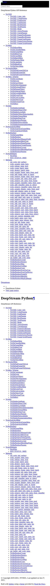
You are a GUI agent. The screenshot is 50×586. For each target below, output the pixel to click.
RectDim (13, 156)
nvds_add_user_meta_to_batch (21, 201)
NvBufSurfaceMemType (19, 141)
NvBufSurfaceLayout (18, 147)
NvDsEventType (16, 95)
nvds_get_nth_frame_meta (20, 222)
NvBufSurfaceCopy (17, 268)
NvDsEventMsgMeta (18, 93)
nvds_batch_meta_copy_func (21, 218)
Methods (9, 160)
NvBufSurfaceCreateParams (20, 145)
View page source (12, 290)
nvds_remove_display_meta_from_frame (25, 193)
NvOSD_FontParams (18, 20)
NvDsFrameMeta (16, 52)
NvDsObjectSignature (18, 85)
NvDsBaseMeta (16, 48)
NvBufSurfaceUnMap (18, 266)
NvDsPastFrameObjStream (20, 75)
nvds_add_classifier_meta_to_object (23, 185)
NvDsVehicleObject (17, 91)
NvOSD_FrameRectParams (20, 37)
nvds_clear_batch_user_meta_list (22, 235)
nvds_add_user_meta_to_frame (21, 204)
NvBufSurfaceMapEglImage (20, 278)
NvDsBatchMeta (16, 58)
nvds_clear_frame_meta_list (20, 224)
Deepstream (5, 282)
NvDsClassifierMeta (17, 50)
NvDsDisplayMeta (17, 60)
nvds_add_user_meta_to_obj (20, 206)
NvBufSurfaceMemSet (18, 276)
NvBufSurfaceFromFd (18, 274)
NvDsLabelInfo (16, 62)
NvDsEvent (14, 81)
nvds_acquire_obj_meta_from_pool (23, 179)
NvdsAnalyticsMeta (13, 127)
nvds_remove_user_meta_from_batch (24, 210)
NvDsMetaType (16, 54)
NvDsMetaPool (16, 64)
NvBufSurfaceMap (17, 264)
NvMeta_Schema (12, 77)
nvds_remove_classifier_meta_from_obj (25, 187)
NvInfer (8, 106)
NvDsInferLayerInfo (17, 112)
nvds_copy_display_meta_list (21, 247)
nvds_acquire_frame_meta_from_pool (24, 172)
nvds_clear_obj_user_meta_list (21, 239)
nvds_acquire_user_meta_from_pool (23, 208)
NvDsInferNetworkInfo (19, 122)
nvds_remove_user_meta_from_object (24, 214)
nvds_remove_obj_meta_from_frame (23, 181)
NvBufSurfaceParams (18, 120)
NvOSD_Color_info (17, 16)
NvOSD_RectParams (18, 25)
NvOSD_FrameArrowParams (21, 41)
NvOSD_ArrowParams (19, 31)
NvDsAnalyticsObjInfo (18, 131)
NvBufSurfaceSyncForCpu (20, 270)
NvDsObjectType (16, 100)
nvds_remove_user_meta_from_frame (24, 212)
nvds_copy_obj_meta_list (19, 253)
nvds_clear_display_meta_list (21, 233)
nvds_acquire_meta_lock (19, 164)
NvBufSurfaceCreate (18, 260)
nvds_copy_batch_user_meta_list (22, 243)
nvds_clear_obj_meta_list (19, 226)
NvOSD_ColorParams (18, 18)
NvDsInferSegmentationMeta (21, 124)
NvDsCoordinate (16, 79)
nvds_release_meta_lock (19, 166)
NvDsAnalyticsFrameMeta (20, 129)
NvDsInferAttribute (17, 108)
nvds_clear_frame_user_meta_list (22, 237)
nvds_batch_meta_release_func (21, 220)
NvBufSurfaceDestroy (18, 262)
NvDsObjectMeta (16, 66)
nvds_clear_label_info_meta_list (22, 231)
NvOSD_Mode (16, 29)
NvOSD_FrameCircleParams (21, 43)
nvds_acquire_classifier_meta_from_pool (25, 183)
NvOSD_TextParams (18, 27)
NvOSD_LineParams (18, 23)
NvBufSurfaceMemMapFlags (21, 149)
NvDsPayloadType (17, 102)
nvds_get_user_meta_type (19, 251)
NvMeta (9, 45)
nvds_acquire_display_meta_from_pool (24, 189)
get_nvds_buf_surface (18, 162)
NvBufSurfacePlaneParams (20, 143)
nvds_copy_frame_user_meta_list (22, 245)
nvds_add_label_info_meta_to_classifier (25, 197)
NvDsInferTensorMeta (18, 116)
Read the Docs (39, 584)
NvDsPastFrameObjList (19, 70)
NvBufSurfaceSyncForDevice (21, 272)
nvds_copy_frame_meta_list (20, 249)
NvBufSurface (11, 133)
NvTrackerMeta (11, 68)
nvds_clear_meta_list (18, 241)
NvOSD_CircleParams (18, 33)
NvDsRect (14, 104)
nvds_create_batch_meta (19, 168)
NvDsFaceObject (16, 83)
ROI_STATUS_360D (18, 158)
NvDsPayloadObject (17, 87)
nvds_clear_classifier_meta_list (21, 229)
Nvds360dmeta (11, 154)
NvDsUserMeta (16, 56)
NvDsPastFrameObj (17, 72)
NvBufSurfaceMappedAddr (20, 139)
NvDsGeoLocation (17, 97)
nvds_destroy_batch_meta (19, 170)
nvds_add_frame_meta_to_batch (22, 174)
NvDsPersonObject (17, 89)
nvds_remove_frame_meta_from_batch (24, 176)
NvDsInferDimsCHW (18, 110)
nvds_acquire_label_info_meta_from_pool (25, 195)
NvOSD (9, 14)
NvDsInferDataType (17, 118)
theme (22, 584)
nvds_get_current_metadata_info (22, 216)
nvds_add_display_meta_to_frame (22, 191)
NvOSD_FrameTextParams (20, 35)
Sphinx (11, 584)
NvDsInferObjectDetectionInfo (21, 114)
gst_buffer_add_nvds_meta (20, 258)
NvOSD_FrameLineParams (20, 39)
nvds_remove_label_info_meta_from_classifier (27, 199)
